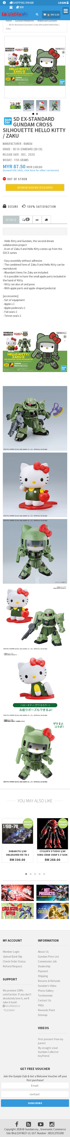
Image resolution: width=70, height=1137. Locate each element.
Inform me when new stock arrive (35, 187)
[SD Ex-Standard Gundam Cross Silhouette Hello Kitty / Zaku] (35, 66)
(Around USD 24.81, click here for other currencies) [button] (31, 171)
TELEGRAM (9, 1010)
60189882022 (12, 1006)
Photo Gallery (46, 990)
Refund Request (12, 966)
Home (9, 20)
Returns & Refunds (49, 981)
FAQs (41, 1005)
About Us (43, 951)
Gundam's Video (47, 986)
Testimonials (45, 995)
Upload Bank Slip (12, 956)
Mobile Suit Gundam (47, 20)
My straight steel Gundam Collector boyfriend (48, 1052)
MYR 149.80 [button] (34, 167)
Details (11, 219)
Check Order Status (14, 961)
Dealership (44, 966)
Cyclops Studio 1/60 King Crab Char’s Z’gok (52, 852)
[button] (14, 166)
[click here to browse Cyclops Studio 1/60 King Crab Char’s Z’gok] (52, 833)
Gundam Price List (48, 956)
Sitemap (42, 1015)
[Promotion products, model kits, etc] (17, 911)
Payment (43, 971)
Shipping (43, 976)
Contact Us (44, 1000)
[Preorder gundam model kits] (52, 911)
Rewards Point (46, 1010)
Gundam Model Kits (24, 20)
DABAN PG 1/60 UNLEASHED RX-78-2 (17, 852)
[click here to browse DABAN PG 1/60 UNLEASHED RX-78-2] (17, 833)
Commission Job (47, 961)
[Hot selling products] (52, 893)
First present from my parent (50, 1041)
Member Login (11, 951)
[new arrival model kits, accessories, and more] (17, 893)
